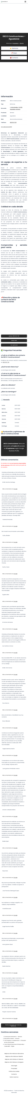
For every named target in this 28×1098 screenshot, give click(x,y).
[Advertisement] (14, 18)
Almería (22, 43)
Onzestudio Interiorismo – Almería (13, 1036)
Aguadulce (16, 43)
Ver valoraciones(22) (6, 127)
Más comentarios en (9, 489)
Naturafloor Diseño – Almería (11, 1038)
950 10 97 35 (6, 362)
